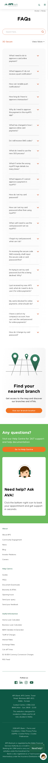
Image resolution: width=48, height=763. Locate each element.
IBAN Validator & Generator (13, 630)
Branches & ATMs (9, 590)
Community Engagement (12, 540)
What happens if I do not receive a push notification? (20, 72)
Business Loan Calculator (12, 625)
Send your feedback (10, 604)
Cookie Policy (24, 734)
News (4, 545)
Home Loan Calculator (11, 620)
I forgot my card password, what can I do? (20, 239)
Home (37, 11)
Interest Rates (7, 640)
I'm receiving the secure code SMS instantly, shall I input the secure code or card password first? (21, 255)
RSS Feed (6, 659)
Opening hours (8, 595)
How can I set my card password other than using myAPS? (20, 210)
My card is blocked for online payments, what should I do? (21, 302)
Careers (5, 559)
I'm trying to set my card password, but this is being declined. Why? (20, 272)
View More (37, 41)
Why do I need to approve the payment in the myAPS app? (20, 112)
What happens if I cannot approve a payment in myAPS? (19, 182)
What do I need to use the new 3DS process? (20, 152)
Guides (5, 575)
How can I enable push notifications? (18, 85)
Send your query (8, 599)
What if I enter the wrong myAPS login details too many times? (19, 166)
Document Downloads (11, 585)
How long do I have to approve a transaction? (18, 98)
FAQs (4, 580)
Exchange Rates (8, 645)
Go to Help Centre (24, 449)
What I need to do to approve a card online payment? (18, 58)
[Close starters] (44, 745)
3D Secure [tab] (7, 41)
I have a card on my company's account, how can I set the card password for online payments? (20, 317)
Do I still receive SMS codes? (20, 140)
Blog (4, 550)
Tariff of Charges (8, 635)
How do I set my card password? (18, 196)
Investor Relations (9, 554)
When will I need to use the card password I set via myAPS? (20, 226)
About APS (6, 535)
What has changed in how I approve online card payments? (20, 128)
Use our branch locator (24, 410)
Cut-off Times (7, 649)
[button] (43, 756)
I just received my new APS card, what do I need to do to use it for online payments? (21, 288)
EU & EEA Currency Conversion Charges (18, 654)
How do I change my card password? (19, 333)
